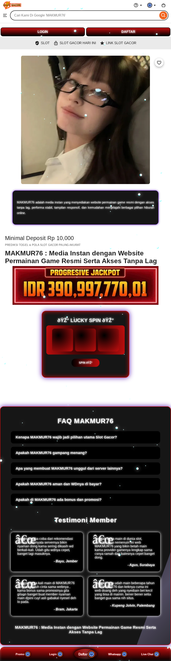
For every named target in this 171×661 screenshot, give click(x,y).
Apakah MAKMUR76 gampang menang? (51, 453)
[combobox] (84, 15)
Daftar (82, 654)
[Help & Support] (138, 5)
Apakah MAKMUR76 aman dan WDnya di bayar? (59, 484)
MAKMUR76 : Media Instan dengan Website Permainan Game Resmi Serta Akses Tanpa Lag (85, 629)
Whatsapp (114, 654)
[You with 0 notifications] (151, 5)
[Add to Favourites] (159, 62)
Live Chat (147, 654)
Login (53, 654)
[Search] (163, 15)
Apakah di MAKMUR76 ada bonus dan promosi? (59, 500)
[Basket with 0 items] (163, 5)
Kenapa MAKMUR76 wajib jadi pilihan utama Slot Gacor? (66, 437)
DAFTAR (128, 32)
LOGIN (43, 32)
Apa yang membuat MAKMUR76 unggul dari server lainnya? (69, 468)
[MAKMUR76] (12, 8)
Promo (20, 654)
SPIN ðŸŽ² (85, 362)
